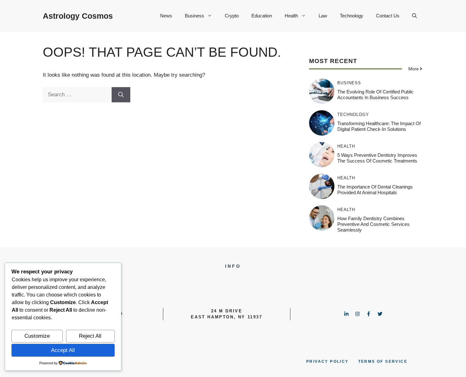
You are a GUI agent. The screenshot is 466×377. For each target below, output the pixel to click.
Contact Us (387, 15)
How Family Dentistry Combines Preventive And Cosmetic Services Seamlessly (373, 224)
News (166, 15)
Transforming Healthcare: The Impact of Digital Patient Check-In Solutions (379, 126)
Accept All (63, 350)
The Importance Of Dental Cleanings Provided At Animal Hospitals (375, 189)
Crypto (232, 15)
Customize (37, 336)
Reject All (90, 336)
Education (261, 15)
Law (323, 15)
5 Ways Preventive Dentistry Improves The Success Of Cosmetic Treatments (377, 157)
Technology (351, 15)
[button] (414, 15)
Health (291, 15)
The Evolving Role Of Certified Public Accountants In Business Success (375, 94)
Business (194, 15)
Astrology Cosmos (78, 15)
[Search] (121, 94)
